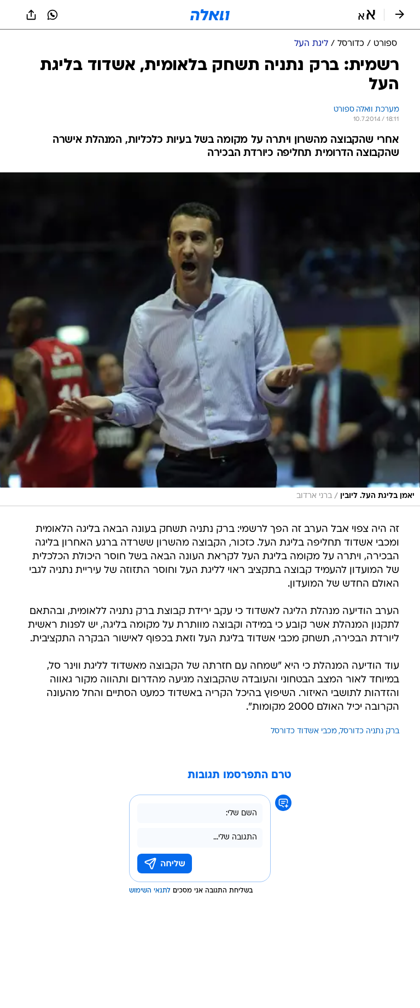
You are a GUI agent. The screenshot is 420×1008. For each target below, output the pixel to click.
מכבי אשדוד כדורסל (304, 731)
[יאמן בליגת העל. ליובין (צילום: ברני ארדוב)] (210, 339)
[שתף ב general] (31, 15)
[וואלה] (210, 14)
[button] (366, 15)
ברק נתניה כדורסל (369, 731)
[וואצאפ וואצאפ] (52, 14)
